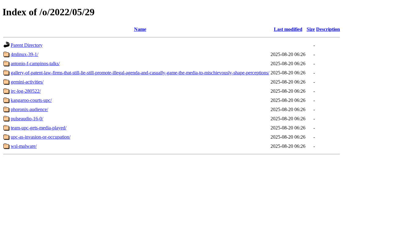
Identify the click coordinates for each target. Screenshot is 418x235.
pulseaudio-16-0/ (27, 118)
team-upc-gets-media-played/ (38, 127)
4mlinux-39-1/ (24, 54)
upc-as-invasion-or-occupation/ (40, 137)
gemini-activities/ (27, 81)
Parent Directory (27, 45)
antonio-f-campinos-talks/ (35, 63)
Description (328, 29)
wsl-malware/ (24, 146)
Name (140, 29)
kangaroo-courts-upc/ (31, 100)
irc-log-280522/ (26, 91)
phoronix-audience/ (29, 109)
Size (311, 29)
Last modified (288, 29)
